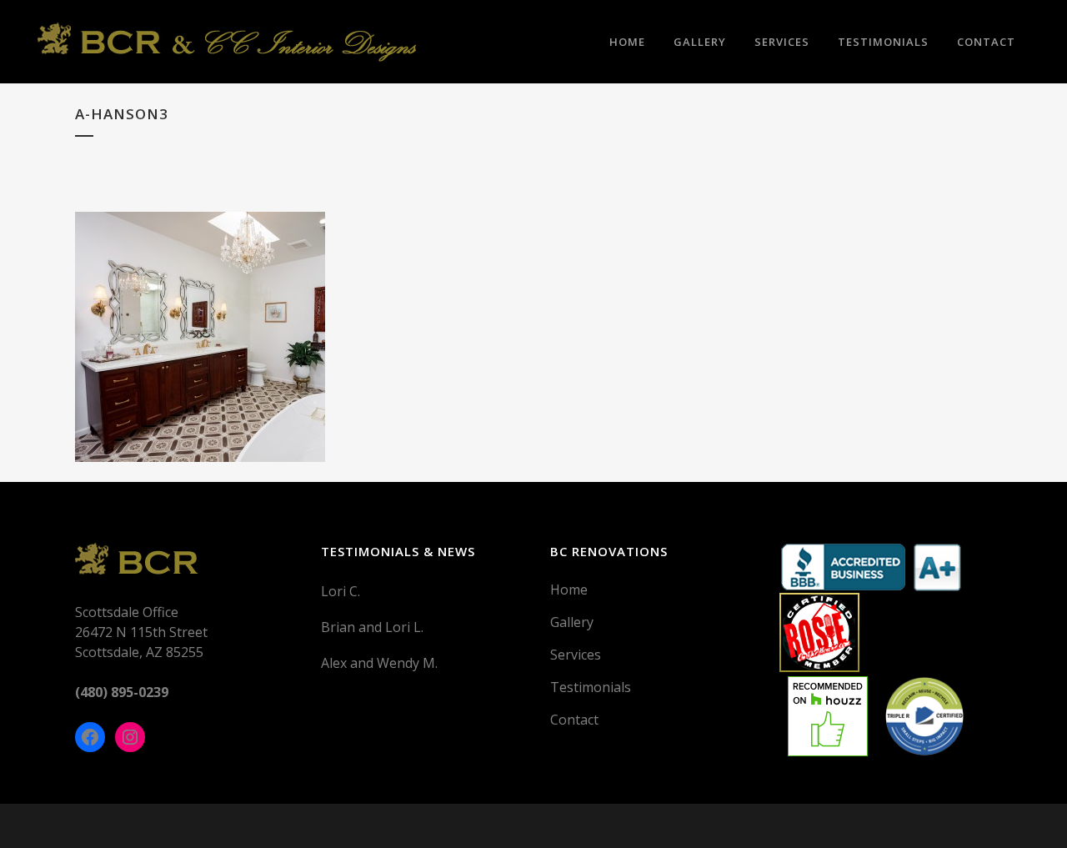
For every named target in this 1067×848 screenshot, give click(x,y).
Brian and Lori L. (372, 627)
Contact (574, 719)
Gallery (572, 622)
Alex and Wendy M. (379, 663)
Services (575, 654)
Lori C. (340, 591)
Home (569, 589)
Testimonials (590, 687)
